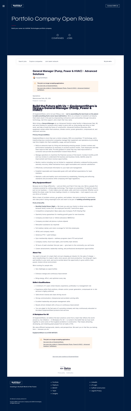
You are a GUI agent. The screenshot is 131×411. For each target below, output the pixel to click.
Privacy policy (61, 372)
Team (54, 391)
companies (35, 61)
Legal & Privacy (96, 391)
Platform (55, 385)
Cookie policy (69, 372)
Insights (55, 394)
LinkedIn (94, 382)
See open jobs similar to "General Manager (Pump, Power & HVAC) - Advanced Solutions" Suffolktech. (63, 89)
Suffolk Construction (98, 388)
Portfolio (55, 382)
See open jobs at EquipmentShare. (47, 85)
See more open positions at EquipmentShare (65, 356)
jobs (23, 61)
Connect (112, 5)
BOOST (54, 388)
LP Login (94, 385)
